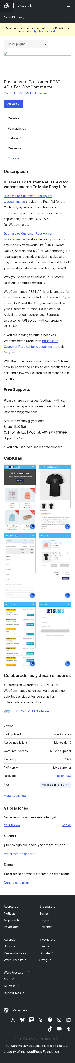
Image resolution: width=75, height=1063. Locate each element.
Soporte (13, 158)
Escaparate (47, 906)
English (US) (63, 775)
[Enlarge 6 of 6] (66, 607)
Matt (9, 979)
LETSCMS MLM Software (28, 93)
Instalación (15, 138)
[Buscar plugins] (44, 44)
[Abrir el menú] (69, 6)
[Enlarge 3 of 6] (31, 538)
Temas (44, 913)
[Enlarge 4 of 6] (66, 538)
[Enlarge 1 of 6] (31, 470)
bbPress (11, 986)
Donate (46, 953)
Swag (45, 960)
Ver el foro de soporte (19, 854)
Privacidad (11, 927)
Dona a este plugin (17, 883)
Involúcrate (47, 939)
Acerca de (11, 906)
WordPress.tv (15, 960)
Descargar (13, 103)
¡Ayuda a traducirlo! (45, 31)
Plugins (44, 920)
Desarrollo (15, 148)
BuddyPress (14, 993)
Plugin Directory (14, 17)
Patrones (45, 927)
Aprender (10, 939)
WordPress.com (17, 972)
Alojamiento (12, 920)
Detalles (13, 118)
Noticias (9, 913)
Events (44, 946)
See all (66, 825)
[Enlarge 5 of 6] (31, 607)
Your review (12, 825)
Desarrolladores (15, 953)
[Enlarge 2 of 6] (66, 470)
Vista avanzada (15, 796)
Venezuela (20, 1010)
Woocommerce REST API (56, 784)
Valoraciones (17, 128)
